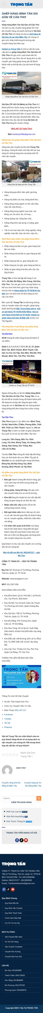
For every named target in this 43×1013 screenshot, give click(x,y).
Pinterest (8, 727)
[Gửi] (38, 798)
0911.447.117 (20, 710)
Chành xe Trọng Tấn (11, 49)
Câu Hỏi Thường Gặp (12, 923)
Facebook (8, 714)
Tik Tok (7, 723)
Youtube (7, 719)
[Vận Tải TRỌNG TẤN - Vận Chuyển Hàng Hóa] (21, 4)
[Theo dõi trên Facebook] (17, 840)
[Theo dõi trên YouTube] (26, 840)
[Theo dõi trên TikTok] (21, 840)
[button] (4, 4)
